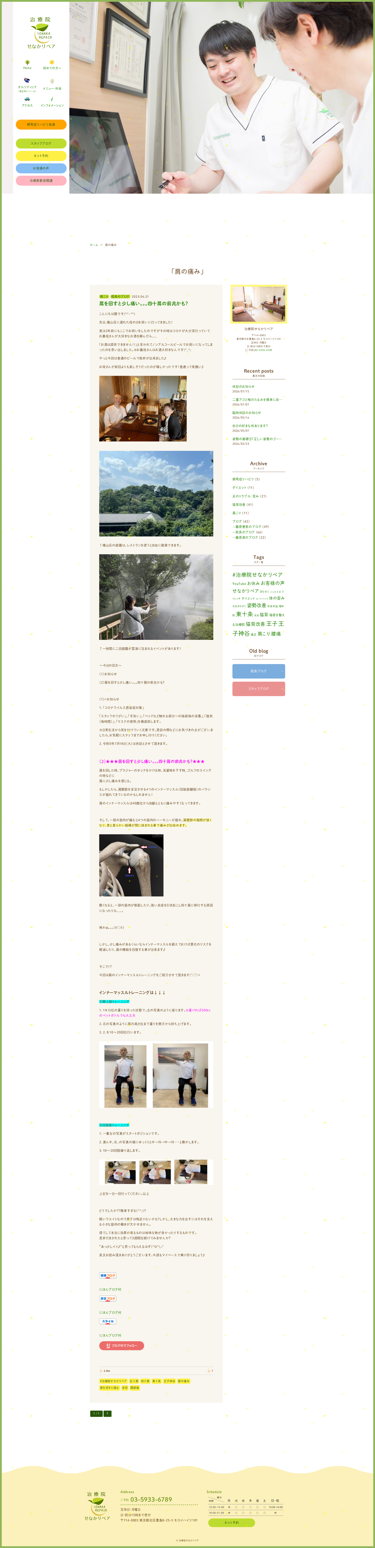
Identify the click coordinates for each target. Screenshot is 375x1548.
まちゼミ (264, 591)
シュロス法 (275, 592)
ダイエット (239, 487)
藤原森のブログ (247, 537)
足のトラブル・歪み (245, 496)
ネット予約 (41, 155)
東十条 (156, 1381)
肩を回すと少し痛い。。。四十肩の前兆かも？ (143, 303)
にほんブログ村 (110, 1289)
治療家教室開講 (41, 180)
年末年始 (272, 606)
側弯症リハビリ (243, 479)
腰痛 (276, 633)
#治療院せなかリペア (113, 1381)
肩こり (236, 513)
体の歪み (277, 598)
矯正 (254, 634)
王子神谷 (169, 1381)
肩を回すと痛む (109, 1387)
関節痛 (134, 1387)
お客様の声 (41, 168)
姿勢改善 (256, 605)
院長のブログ (245, 532)
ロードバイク (262, 599)
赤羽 (125, 1387)
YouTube (239, 583)
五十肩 (134, 1381)
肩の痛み (183, 1381)
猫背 (264, 614)
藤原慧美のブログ (248, 526)
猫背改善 (239, 504)
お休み (253, 583)
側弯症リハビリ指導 (41, 124)
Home (27, 67)
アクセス (27, 105)
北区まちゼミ (239, 606)
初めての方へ (52, 68)
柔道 (256, 615)
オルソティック (27, 89)
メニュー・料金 (52, 88)
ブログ (237, 521)
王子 (272, 623)
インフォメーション (52, 105)
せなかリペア (245, 591)
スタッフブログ (41, 143)
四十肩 (145, 1381)
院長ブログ (259, 671)
